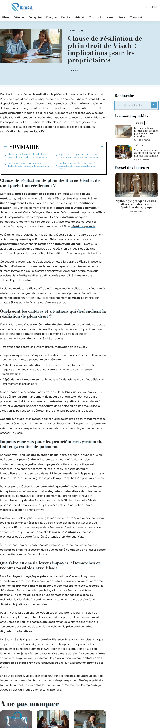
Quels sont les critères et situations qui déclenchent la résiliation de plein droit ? (28, 164)
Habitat (139, 123)
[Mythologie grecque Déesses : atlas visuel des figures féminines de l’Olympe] (136, 185)
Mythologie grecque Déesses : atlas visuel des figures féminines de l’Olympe (136, 204)
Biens (74, 70)
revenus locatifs (33, 131)
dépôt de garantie (83, 226)
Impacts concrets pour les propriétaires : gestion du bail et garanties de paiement (78, 155)
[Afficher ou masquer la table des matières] (71, 147)
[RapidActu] (22, 7)
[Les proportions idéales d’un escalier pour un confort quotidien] (123, 131)
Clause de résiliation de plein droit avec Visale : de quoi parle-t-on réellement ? (28, 155)
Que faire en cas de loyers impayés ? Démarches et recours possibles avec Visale (76, 165)
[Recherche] (146, 7)
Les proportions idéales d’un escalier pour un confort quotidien (146, 132)
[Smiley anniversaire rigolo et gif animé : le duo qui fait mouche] (123, 152)
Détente (139, 145)
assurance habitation (27, 365)
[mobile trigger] (5, 7)
